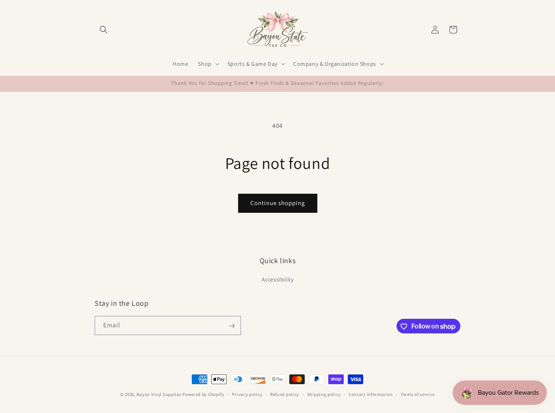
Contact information (370, 394)
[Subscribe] (232, 325)
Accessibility (278, 279)
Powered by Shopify (203, 394)
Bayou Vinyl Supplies (159, 394)
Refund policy (284, 394)
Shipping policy (324, 394)
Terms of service (418, 394)
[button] (104, 30)
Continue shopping (277, 203)
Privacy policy (247, 394)
